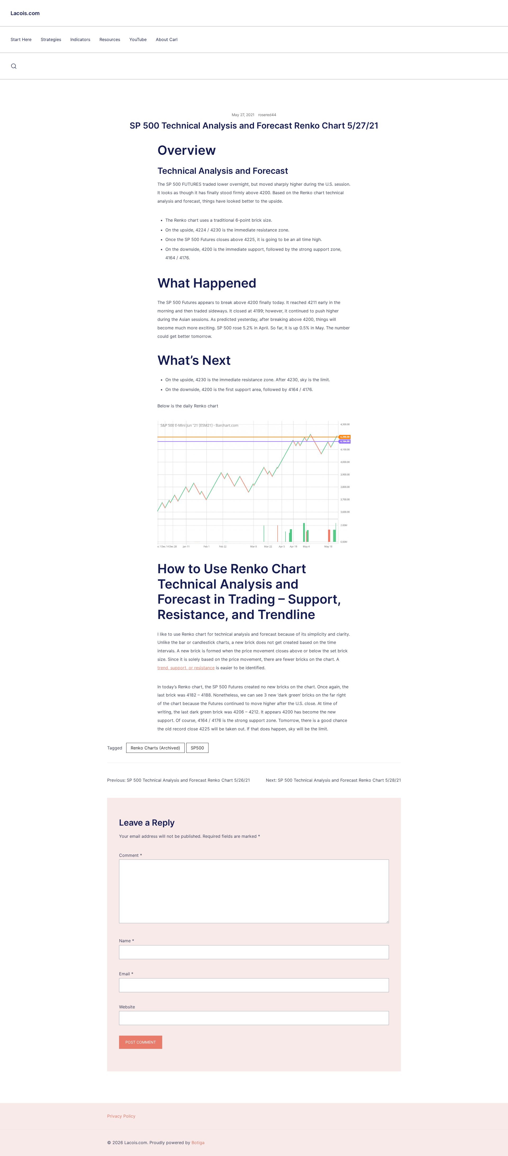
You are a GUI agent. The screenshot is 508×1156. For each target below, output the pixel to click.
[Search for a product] (14, 66)
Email (126, 973)
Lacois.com (25, 13)
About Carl (167, 39)
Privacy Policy (121, 1116)
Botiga (198, 1142)
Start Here (21, 39)
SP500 (197, 747)
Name (126, 940)
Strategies (51, 39)
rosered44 (267, 114)
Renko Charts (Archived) (155, 747)
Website (127, 1006)
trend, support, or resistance (186, 667)
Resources (109, 39)
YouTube (138, 39)
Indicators (80, 39)
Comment (130, 855)
